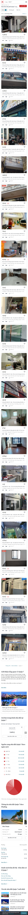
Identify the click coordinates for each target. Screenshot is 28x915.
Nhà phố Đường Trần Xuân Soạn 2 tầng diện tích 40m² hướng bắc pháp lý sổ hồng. (14, 627)
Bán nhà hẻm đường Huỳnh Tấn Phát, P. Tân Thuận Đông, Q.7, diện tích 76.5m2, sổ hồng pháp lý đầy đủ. (14, 261)
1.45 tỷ (4, 91)
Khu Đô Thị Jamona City (7, 878)
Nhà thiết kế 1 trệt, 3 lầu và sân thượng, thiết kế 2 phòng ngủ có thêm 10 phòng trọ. (14, 233)
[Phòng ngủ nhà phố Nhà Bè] (14, 257)
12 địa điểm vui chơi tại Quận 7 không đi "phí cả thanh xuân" (17, 907)
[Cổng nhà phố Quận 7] (14, 594)
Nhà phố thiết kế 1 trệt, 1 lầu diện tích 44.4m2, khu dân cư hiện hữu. (14, 542)
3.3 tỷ (4, 147)
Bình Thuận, (16, 38)
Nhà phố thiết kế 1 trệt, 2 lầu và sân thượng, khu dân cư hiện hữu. (14, 374)
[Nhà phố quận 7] (14, 566)
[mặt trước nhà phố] (14, 397)
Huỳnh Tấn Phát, (10, 38)
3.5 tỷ (4, 372)
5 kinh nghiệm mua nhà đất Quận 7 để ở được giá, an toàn (18, 893)
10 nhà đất (21, 774)
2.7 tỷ (4, 119)
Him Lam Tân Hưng (5, 876)
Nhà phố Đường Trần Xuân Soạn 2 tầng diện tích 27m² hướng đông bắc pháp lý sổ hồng (14, 121)
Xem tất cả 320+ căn (12, 736)
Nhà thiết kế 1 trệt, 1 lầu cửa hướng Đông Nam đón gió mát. (14, 486)
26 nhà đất (21, 768)
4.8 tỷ (4, 316)
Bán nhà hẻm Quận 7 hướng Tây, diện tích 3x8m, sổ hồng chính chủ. (14, 149)
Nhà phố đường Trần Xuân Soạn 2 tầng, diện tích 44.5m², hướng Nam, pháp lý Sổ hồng (14, 65)
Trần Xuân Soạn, (11, 66)
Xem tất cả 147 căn (12, 837)
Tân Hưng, (17, 66)
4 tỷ (3, 484)
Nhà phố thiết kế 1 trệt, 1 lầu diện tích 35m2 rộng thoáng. (14, 177)
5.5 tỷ (4, 63)
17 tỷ (3, 428)
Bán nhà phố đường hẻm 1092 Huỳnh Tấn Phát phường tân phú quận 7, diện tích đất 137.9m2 (14, 570)
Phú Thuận (5, 826)
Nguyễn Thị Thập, (11, 432)
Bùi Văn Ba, (10, 207)
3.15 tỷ (4, 653)
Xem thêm (3, 687)
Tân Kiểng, (17, 94)
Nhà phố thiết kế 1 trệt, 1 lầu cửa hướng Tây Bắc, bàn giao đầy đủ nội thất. (14, 402)
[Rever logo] (2, 2)
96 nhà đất (21, 754)
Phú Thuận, (17, 488)
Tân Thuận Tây (4, 856)
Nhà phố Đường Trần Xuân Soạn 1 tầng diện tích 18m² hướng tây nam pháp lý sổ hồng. (14, 93)
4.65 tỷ (4, 175)
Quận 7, (21, 38)
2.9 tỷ (4, 203)
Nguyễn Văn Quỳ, (11, 488)
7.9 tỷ (4, 231)
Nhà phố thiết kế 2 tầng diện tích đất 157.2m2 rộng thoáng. (14, 430)
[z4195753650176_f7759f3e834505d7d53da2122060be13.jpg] (14, 60)
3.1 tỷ (4, 287)
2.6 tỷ (4, 400)
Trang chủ (8, 665)
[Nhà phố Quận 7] (14, 144)
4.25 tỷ (4, 34)
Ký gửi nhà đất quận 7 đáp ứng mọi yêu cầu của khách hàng (17, 900)
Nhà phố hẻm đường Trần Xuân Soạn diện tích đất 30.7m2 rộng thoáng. (14, 458)
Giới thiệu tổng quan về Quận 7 (12, 672)
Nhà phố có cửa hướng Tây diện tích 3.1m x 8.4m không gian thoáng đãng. (14, 655)
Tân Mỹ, (9, 516)
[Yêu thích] (24, 34)
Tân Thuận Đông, (16, 207)
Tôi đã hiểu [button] (24, 913)
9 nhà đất (21, 771)
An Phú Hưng (4, 874)
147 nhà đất (21, 761)
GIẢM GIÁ (4, 551)
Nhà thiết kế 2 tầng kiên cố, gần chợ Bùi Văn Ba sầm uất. (14, 205)
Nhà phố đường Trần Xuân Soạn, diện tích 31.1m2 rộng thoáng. (14, 289)
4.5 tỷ (4, 512)
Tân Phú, (16, 235)
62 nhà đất (21, 764)
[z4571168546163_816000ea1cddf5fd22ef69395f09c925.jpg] (14, 32)
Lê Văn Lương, (11, 319)
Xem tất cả (4, 862)
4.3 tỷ (4, 625)
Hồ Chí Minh (25, 151)
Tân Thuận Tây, (18, 179)
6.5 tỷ (4, 259)
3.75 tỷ (4, 456)
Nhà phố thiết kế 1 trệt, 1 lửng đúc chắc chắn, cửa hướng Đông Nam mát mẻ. (14, 514)
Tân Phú (3, 852)
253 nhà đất (21, 758)
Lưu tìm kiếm (23, 6)
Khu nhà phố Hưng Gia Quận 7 (8, 880)
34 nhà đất (21, 751)
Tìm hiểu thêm (11, 913)
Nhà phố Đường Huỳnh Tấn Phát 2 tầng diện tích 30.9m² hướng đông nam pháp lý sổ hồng (14, 346)
